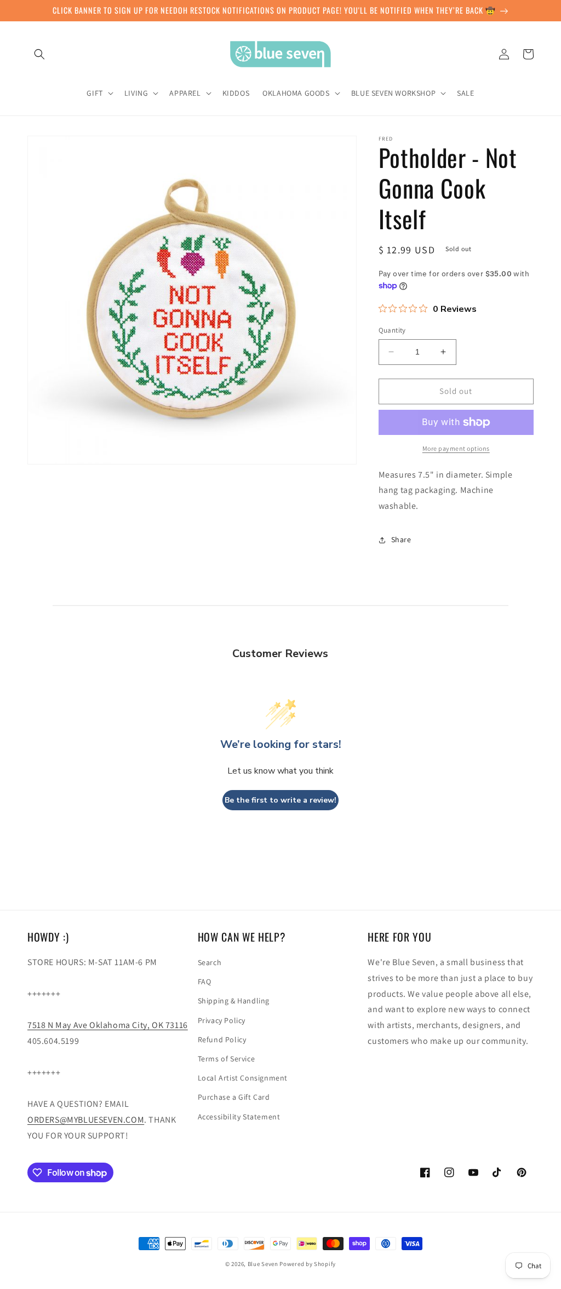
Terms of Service (226, 1059)
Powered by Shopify (307, 1264)
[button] (39, 54)
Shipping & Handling (234, 1001)
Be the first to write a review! (280, 800)
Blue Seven (263, 1264)
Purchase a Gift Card (234, 1097)
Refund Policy (222, 1039)
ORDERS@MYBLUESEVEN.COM (85, 1119)
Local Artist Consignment (243, 1078)
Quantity (392, 330)
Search (210, 962)
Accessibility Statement (239, 1117)
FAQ (204, 981)
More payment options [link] (456, 448)
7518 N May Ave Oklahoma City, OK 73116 (107, 1025)
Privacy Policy (221, 1020)
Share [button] (401, 539)
